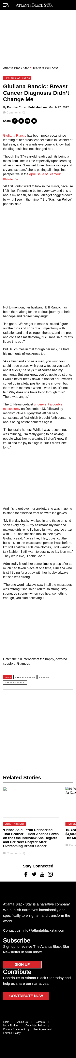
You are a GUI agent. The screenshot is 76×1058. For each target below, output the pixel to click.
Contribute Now (26, 996)
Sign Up (22, 964)
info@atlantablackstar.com (43, 930)
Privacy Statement (14, 1029)
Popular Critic (16, 107)
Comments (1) (15, 853)
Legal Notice (10, 1025)
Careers (40, 1021)
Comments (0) (15, 112)
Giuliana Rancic (14, 135)
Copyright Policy (35, 1025)
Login (6, 1021)
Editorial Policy (12, 1032)
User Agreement (42, 1029)
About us (22, 1021)
